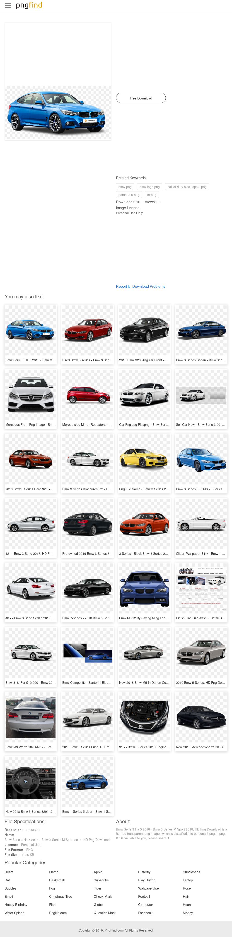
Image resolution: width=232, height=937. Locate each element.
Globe (98, 904)
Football (144, 896)
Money (188, 912)
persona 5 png (128, 194)
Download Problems (148, 286)
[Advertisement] (58, 54)
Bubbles (11, 888)
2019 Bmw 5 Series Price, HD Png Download (94, 747)
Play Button (146, 880)
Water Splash (14, 912)
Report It (123, 286)
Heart (9, 871)
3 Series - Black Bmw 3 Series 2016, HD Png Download (158, 553)
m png (151, 194)
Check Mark (103, 896)
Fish (52, 904)
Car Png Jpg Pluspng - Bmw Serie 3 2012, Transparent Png (162, 424)
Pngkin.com (58, 912)
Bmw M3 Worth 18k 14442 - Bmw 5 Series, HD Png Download (49, 747)
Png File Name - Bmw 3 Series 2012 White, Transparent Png (162, 489)
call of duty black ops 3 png (187, 186)
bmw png (125, 186)
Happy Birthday (16, 904)
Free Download (141, 98)
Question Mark (105, 912)
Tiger (97, 888)
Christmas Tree (60, 896)
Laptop (188, 880)
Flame (53, 871)
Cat (7, 880)
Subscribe (101, 880)
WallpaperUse (148, 888)
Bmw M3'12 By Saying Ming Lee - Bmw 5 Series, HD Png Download (167, 618)
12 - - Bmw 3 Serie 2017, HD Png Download (36, 553)
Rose (187, 888)
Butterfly (144, 871)
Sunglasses (191, 871)
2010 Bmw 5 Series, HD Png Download (204, 682)
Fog (52, 888)
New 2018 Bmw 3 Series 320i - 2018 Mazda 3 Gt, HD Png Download (54, 811)
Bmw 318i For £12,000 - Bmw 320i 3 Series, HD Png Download (50, 682)
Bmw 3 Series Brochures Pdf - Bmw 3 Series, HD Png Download (108, 489)
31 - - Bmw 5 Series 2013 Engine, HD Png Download (157, 747)
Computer (145, 904)
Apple (98, 871)
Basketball (57, 880)
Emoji (9, 896)
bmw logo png (150, 186)
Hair (186, 896)
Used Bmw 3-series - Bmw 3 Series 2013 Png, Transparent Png (107, 360)
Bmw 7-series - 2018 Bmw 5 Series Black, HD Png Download (105, 618)
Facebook (145, 912)
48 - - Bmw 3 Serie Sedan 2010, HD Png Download (42, 618)
